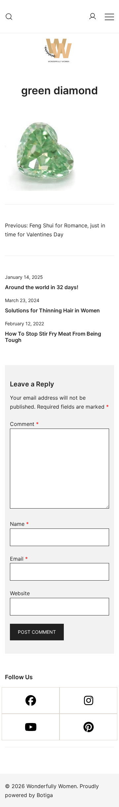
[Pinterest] (88, 727)
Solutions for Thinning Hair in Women (52, 310)
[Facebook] (31, 700)
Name (19, 524)
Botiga (45, 795)
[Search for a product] (9, 16)
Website (20, 593)
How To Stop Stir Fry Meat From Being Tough (53, 336)
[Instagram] (88, 700)
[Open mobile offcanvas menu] (109, 16)
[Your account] (93, 16)
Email (19, 558)
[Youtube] (31, 727)
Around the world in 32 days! (41, 287)
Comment (24, 424)
